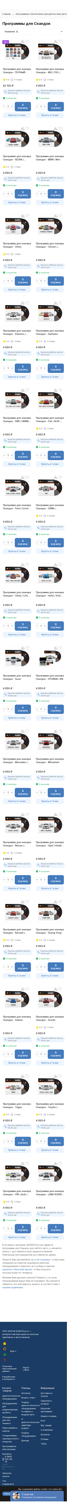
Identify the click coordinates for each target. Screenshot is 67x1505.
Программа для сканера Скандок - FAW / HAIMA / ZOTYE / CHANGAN (17, 420)
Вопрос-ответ (28, 1397)
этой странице (42, 1259)
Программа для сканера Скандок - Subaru (17, 1018)
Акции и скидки (48, 1416)
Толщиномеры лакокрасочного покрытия (10, 1438)
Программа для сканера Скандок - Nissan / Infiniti (17, 844)
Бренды (25, 1440)
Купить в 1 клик (16, 115)
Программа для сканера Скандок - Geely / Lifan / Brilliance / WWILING (17, 594)
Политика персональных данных (9, 1368)
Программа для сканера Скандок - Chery (17, 245)
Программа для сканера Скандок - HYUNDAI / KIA (50, 677)
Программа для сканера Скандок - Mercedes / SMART (17, 761)
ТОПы (43, 1443)
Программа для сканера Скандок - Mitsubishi (50, 761)
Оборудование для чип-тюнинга (9, 1420)
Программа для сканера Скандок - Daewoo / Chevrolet (17, 332)
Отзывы (44, 1439)
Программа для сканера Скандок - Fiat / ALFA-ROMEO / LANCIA (50, 420)
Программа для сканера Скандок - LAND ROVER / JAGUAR (50, 1193)
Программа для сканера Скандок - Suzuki (50, 1018)
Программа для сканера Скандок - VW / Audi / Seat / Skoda (17, 1193)
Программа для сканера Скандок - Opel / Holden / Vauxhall (50, 844)
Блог (43, 1420)
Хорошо (8, 1493)
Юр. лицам (46, 1425)
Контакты (25, 1393)
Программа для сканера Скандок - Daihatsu (50, 332)
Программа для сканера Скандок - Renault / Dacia (17, 931)
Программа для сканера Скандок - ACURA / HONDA (17, 158)
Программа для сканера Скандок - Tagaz (17, 1105)
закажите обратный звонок (17, 1269)
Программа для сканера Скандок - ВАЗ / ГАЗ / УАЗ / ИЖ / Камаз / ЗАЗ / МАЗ (50, 71)
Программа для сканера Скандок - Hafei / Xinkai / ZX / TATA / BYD (50, 594)
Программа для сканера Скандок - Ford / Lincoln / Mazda (17, 507)
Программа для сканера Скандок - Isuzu (17, 677)
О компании (47, 1430)
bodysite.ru (9, 1379)
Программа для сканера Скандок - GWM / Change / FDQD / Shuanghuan (50, 507)
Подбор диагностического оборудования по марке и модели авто (30, 1408)
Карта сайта (26, 1368)
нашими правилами (12, 1287)
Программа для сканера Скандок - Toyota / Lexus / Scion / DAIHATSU (50, 1106)
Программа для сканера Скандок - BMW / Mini (50, 158)
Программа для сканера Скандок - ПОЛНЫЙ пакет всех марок (17, 71)
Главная (6, 14)
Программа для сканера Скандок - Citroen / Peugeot (50, 245)
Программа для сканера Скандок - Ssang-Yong (50, 931)
